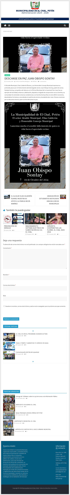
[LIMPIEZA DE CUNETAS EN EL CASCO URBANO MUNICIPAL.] (9, 428)
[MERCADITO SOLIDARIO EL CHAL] (9, 404)
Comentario (7, 248)
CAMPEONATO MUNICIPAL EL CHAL (25, 421)
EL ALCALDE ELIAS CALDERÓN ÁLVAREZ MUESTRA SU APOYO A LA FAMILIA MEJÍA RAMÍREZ (21, 200)
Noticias (7, 75)
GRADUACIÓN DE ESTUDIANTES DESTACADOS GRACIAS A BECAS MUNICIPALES (49, 200)
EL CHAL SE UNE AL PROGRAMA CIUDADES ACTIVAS (31, 334)
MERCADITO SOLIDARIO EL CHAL (26, 404)
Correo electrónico (9, 285)
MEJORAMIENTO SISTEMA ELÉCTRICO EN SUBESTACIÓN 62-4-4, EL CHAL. (35, 229)
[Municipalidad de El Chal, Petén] (5, 25)
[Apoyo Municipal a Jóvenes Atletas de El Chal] (9, 412)
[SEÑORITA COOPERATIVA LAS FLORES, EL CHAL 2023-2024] (56, 214)
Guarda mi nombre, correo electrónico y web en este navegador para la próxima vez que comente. (35, 306)
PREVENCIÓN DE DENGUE (10, 227)
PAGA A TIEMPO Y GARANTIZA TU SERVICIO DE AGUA (32, 343)
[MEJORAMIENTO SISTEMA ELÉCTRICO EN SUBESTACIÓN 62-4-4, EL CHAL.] (35, 214)
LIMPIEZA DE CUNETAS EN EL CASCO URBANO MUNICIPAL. (33, 429)
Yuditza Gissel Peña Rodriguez (23, 81)
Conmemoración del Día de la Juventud (27, 352)
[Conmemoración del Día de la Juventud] (9, 352)
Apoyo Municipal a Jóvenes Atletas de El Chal (29, 413)
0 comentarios (42, 81)
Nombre (6, 275)
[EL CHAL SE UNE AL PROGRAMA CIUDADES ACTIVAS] (9, 334)
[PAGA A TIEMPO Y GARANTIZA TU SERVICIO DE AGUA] (9, 343)
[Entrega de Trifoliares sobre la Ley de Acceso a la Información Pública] (9, 395)
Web (4, 296)
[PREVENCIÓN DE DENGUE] (13, 214)
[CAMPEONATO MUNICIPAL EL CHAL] (8, 420)
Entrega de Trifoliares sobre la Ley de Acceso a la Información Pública (36, 396)
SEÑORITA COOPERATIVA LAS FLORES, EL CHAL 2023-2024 (56, 229)
